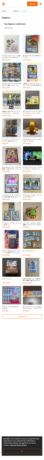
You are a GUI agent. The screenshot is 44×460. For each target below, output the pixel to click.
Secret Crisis (9, 28)
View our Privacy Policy (18, 445)
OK (22, 451)
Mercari (16, 11)
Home (4, 11)
